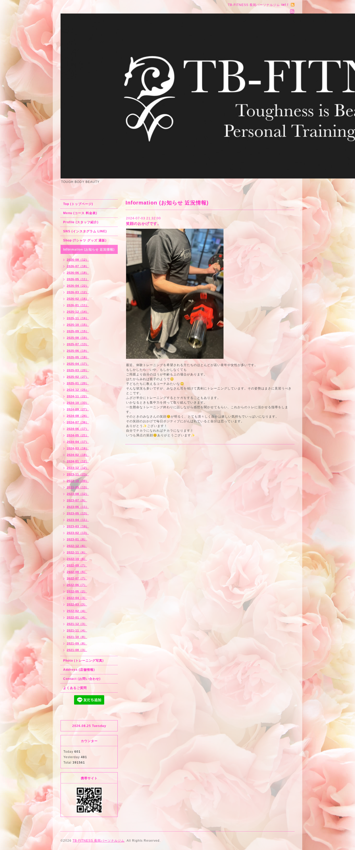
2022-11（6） (77, 552)
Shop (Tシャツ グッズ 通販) (85, 240)
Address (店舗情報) (79, 670)
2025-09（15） (78, 331)
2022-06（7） (77, 584)
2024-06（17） (78, 428)
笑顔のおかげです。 (143, 223)
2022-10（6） (77, 558)
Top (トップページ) (78, 204)
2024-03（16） (78, 448)
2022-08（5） (77, 571)
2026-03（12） (78, 292)
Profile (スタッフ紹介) (80, 222)
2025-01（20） (78, 383)
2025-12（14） (78, 311)
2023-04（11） (78, 519)
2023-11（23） (78, 474)
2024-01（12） (78, 461)
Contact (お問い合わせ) (82, 679)
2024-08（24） (78, 415)
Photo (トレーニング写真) (83, 660)
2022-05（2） (77, 591)
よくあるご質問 (75, 688)
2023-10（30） (78, 480)
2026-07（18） (78, 266)
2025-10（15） (78, 324)
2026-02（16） (78, 298)
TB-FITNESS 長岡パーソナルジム (98, 840)
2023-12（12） (78, 467)
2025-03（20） (78, 370)
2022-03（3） (77, 604)
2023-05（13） (78, 513)
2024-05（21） (78, 435)
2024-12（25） (78, 389)
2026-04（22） (78, 285)
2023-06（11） (78, 506)
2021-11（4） (77, 630)
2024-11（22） (78, 396)
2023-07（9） (77, 500)
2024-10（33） (78, 402)
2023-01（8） (77, 539)
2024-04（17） (78, 441)
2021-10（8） (77, 636)
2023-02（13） (78, 532)
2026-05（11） (78, 279)
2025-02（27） (78, 376)
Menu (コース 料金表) (80, 213)
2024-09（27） (78, 409)
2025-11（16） (78, 318)
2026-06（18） (78, 272)
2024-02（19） (78, 454)
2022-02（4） (77, 610)
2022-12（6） (77, 545)
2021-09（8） (77, 643)
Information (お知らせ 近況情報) (89, 249)
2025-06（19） (78, 350)
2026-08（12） (78, 259)
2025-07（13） (78, 344)
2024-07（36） (78, 422)
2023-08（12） (78, 493)
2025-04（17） (78, 363)
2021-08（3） (77, 649)
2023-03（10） (78, 526)
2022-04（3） (77, 597)
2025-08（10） (78, 337)
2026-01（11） (78, 305)
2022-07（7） (77, 578)
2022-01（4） (77, 617)
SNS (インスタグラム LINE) (85, 231)
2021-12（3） (77, 623)
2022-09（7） (77, 565)
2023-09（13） (78, 487)
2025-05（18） (78, 357)
